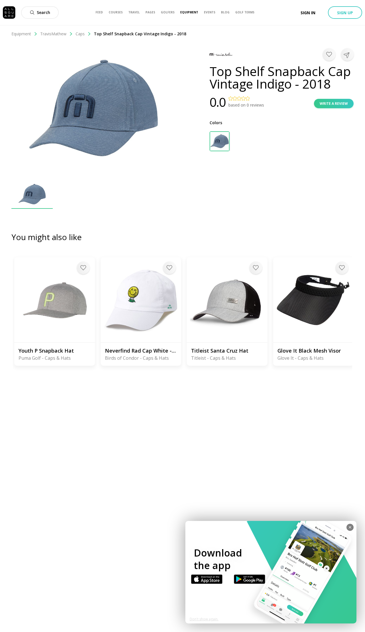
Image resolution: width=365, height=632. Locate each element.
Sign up (345, 12)
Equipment (21, 33)
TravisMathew (53, 33)
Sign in (308, 12)
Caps (80, 33)
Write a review (334, 103)
